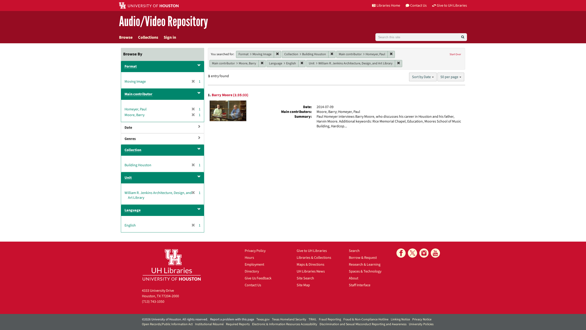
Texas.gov (263, 319)
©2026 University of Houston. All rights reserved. (175, 319)
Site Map (303, 285)
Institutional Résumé (209, 324)
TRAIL (313, 319)
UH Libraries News (311, 271)
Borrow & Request (363, 257)
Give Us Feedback (258, 278)
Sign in (170, 37)
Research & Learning (364, 264)
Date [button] (128, 127)
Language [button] (133, 210)
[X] (412, 253)
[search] (462, 37)
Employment (254, 264)
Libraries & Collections (314, 257)
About (353, 278)
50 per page (449, 76)
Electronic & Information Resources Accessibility (284, 324)
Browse (126, 37)
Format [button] (131, 66)
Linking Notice (400, 319)
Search (354, 250)
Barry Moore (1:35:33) (230, 95)
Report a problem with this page (232, 319)
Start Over (455, 54)
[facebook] (401, 253)
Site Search (305, 278)
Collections (148, 37)
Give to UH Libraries (312, 250)
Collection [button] (133, 150)
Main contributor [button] (138, 94)
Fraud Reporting (330, 319)
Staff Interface (359, 285)
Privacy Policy (255, 250)
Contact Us (253, 285)
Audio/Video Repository (163, 21)
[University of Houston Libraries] (171, 265)
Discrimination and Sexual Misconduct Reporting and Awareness (363, 324)
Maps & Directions (310, 264)
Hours (249, 257)
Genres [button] (130, 138)
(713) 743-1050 (153, 301)
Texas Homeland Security (289, 319)
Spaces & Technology (365, 271)
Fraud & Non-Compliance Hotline (365, 319)
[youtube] (435, 253)
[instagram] (424, 253)
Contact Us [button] (418, 5)
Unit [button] (128, 177)
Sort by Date (421, 76)
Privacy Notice (421, 319)
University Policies (421, 324)
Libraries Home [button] (388, 5)
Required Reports (238, 324)
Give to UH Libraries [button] (452, 5)
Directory (252, 271)
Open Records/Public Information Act (167, 324)
